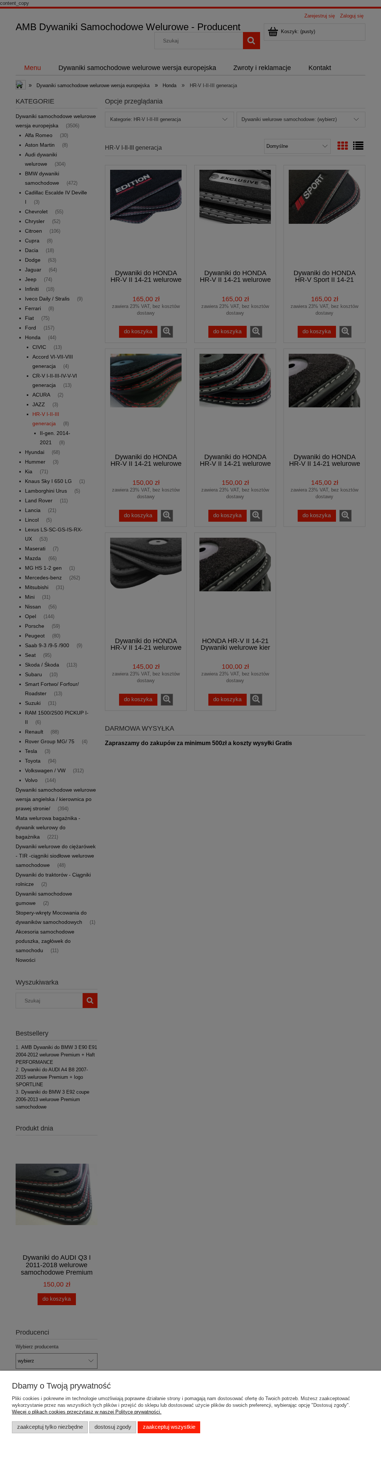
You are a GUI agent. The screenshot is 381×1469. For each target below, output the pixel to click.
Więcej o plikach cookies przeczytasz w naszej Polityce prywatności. (86, 1412)
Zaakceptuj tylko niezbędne (50, 1427)
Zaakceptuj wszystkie (169, 1427)
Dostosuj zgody (113, 1427)
